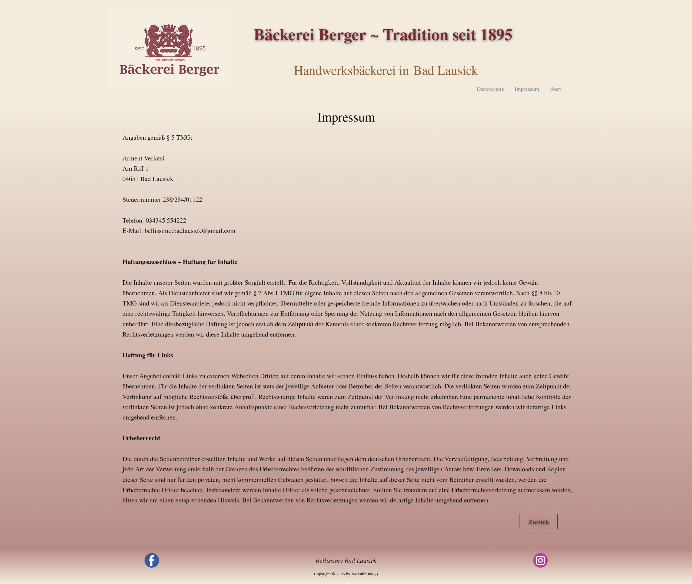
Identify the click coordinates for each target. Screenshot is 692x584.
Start (555, 88)
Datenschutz (490, 88)
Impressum (527, 88)
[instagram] (540, 560)
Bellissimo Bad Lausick (346, 560)
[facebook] (151, 560)
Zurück (538, 521)
